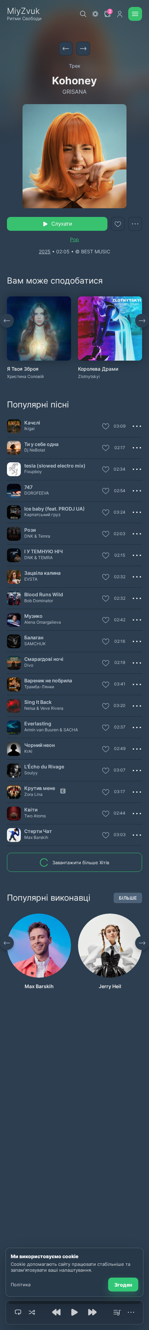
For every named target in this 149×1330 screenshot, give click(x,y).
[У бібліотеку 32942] (105, 599)
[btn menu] (135, 14)
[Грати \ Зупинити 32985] (14, 749)
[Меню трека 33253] (137, 792)
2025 (45, 251)
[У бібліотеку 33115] (105, 685)
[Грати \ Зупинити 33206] (14, 727)
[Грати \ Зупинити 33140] (14, 426)
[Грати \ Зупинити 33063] (14, 491)
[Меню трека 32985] (137, 749)
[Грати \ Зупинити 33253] (14, 792)
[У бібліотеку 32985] (105, 750)
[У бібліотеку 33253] (105, 793)
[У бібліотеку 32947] (105, 706)
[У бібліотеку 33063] (105, 491)
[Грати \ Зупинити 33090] (14, 770)
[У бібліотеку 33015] (105, 836)
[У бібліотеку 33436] (105, 556)
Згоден (123, 1285)
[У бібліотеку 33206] (105, 728)
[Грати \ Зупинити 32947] (14, 706)
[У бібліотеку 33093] (105, 448)
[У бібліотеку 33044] (105, 663)
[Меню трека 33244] (137, 577)
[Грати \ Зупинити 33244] (14, 577)
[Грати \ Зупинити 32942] (14, 598)
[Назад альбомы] (7, 321)
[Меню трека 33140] (137, 426)
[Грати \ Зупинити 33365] (14, 620)
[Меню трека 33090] (137, 770)
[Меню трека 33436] (137, 555)
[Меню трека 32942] (137, 598)
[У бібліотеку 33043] (105, 814)
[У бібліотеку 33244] (105, 577)
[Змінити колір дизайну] (95, 14)
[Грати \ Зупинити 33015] (14, 835)
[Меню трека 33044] (137, 663)
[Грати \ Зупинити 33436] (14, 555)
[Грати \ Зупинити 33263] (14, 641)
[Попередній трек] (66, 49)
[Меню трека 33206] (137, 727)
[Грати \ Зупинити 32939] (14, 469)
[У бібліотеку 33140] (105, 427)
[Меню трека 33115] (137, 684)
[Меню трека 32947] (137, 706)
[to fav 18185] (118, 224)
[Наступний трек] (83, 49)
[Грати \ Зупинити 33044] (14, 663)
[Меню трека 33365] (137, 620)
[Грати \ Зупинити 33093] (14, 448)
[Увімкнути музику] (74, 1312)
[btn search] (83, 14)
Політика (20, 1284)
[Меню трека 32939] (137, 469)
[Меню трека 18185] (135, 224)
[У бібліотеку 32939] (105, 470)
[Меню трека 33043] (137, 813)
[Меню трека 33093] (137, 448)
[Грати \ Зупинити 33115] (14, 684)
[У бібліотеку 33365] (105, 620)
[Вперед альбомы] (142, 321)
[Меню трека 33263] (137, 641)
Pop (74, 239)
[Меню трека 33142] (137, 534)
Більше (128, 898)
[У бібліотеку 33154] (105, 513)
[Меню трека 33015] (137, 835)
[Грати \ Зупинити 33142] (14, 534)
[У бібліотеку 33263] (105, 642)
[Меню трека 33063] (137, 491)
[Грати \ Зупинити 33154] (14, 512)
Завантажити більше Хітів (80, 862)
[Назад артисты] (7, 943)
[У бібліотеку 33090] (105, 771)
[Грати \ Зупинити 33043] (14, 813)
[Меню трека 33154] (137, 512)
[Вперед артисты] (142, 943)
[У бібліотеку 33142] (105, 534)
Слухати (61, 223)
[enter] (119, 14)
